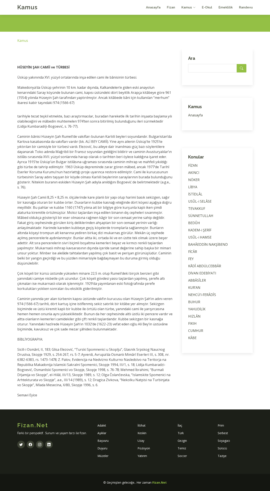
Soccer (182, 456)
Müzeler (102, 456)
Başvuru (103, 441)
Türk (181, 433)
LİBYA (192, 187)
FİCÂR (192, 251)
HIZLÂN (194, 316)
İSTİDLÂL (195, 194)
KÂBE (192, 338)
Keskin (142, 433)
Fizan (171, 7)
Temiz (182, 448)
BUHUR (194, 302)
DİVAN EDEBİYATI (202, 273)
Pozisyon (144, 448)
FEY (191, 258)
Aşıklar (101, 433)
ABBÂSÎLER (197, 280)
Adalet (101, 425)
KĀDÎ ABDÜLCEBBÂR (204, 266)
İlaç (180, 425)
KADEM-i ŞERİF (199, 230)
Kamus (27, 7)
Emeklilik (226, 7)
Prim (221, 425)
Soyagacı (224, 441)
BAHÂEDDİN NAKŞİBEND (208, 244)
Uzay (141, 441)
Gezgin (182, 441)
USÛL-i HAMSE (200, 237)
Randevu (246, 7)
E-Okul (207, 7)
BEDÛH (194, 223)
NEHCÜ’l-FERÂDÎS (202, 294)
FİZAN (193, 165)
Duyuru (102, 448)
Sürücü (222, 448)
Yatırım (142, 456)
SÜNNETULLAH (200, 215)
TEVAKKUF (196, 208)
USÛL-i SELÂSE (200, 201)
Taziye (222, 456)
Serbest (223, 433)
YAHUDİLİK (196, 309)
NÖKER (194, 179)
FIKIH (192, 323)
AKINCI (193, 172)
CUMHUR (195, 330)
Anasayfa (153, 7)
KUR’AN (194, 287)
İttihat (142, 425)
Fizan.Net (159, 482)
